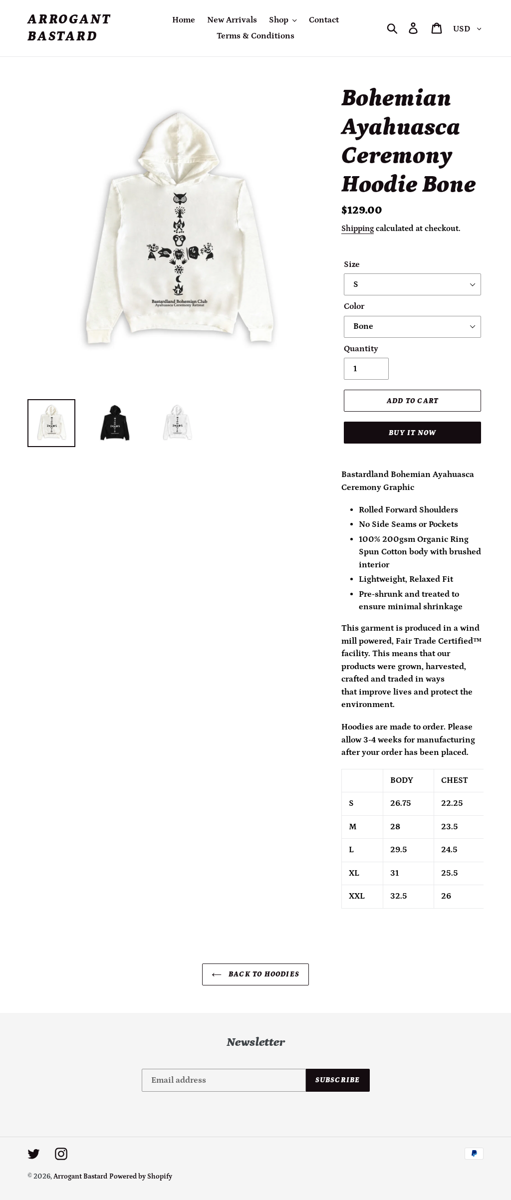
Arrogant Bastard (69, 27)
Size (352, 264)
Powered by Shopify (140, 1177)
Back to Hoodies (263, 974)
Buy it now (412, 433)
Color (354, 306)
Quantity (361, 349)
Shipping (357, 228)
